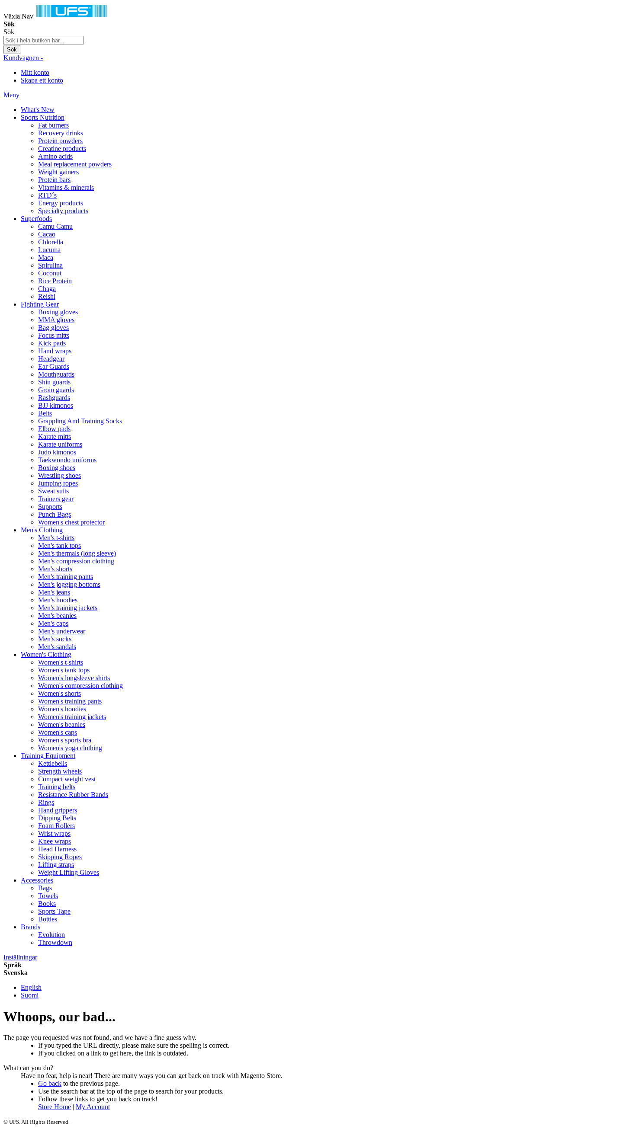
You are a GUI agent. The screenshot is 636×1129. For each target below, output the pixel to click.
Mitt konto (35, 72)
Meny (11, 95)
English (31, 987)
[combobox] (43, 40)
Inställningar (20, 957)
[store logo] (72, 16)
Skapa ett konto (42, 80)
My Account (93, 1106)
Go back (49, 1083)
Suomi (30, 995)
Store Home (54, 1106)
